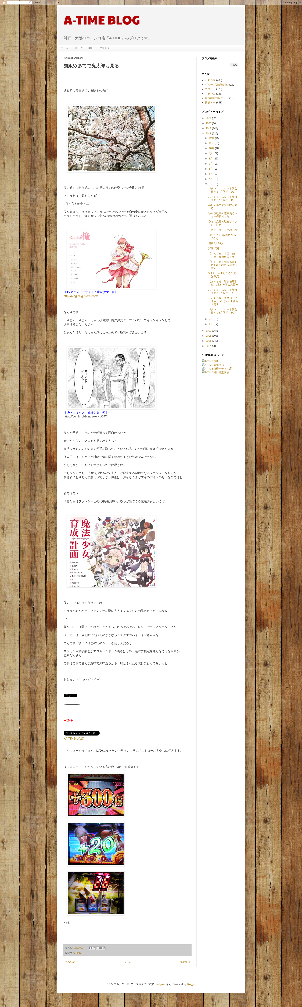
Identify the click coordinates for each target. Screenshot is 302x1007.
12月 (212, 138)
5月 (211, 173)
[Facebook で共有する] (100, 948)
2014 (209, 345)
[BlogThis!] (94, 948)
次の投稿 (69, 962)
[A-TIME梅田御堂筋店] (215, 372)
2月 (211, 319)
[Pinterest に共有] (104, 948)
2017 (209, 330)
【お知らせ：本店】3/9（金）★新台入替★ (221, 255)
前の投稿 (185, 962)
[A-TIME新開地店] (213, 364)
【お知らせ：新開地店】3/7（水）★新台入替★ (223, 283)
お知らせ (210, 80)
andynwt (160, 984)
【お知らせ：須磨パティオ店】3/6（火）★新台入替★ (223, 301)
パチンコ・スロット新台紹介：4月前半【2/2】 (222, 190)
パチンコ (210, 93)
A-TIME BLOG (102, 19)
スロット (210, 89)
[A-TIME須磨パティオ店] (217, 368)
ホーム (64, 48)
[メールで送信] (90, 948)
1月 (211, 324)
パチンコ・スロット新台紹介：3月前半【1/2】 (222, 311)
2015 (209, 340)
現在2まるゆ (215, 243)
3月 (211, 184)
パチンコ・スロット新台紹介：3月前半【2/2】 (222, 291)
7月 (211, 163)
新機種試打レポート (217, 97)
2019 (209, 128)
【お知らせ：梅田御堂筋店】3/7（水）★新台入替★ (223, 265)
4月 (211, 178)
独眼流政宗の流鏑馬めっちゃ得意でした (222, 215)
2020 (209, 123)
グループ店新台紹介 (217, 84)
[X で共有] (97, 948)
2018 (209, 133)
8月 (211, 158)
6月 (211, 168)
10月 (212, 148)
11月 (212, 143)
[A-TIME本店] (210, 361)
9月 (211, 153)
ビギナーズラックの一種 (222, 229)
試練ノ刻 (213, 248)
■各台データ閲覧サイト (101, 48)
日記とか (78, 48)
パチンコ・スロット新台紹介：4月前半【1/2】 (222, 198)
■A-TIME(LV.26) (74, 738)
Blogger (191, 984)
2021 (209, 118)
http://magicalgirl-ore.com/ (81, 296)
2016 (209, 335)
